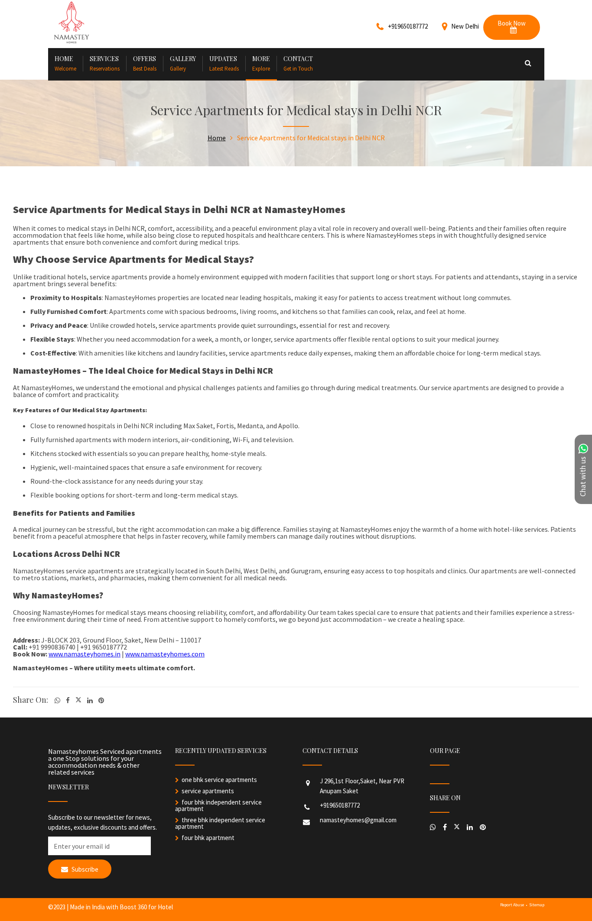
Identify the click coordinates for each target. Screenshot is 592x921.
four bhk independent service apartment (218, 805)
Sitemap (536, 905)
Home (217, 137)
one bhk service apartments (219, 780)
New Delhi (465, 26)
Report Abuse (512, 905)
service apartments (208, 791)
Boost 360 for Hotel (146, 907)
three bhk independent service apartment (220, 823)
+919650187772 (340, 805)
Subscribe (84, 869)
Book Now (512, 23)
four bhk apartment (208, 838)
